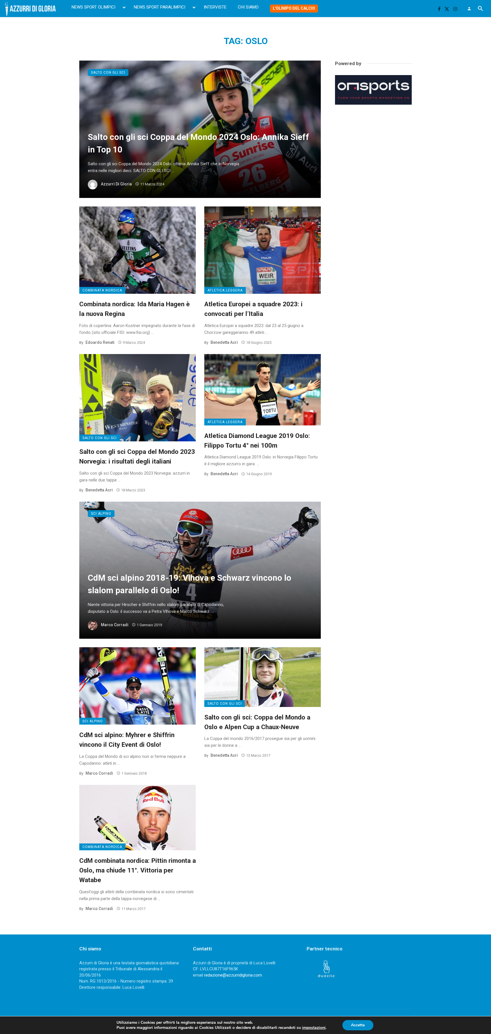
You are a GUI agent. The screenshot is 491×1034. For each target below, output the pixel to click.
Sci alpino (101, 514)
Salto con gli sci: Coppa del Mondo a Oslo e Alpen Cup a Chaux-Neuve (257, 722)
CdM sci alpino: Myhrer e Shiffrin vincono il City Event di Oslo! (126, 739)
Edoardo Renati (100, 342)
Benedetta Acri (224, 342)
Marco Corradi (114, 625)
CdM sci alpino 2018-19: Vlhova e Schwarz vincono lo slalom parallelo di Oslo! (189, 584)
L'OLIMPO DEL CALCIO (294, 8)
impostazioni (314, 1027)
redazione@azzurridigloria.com (233, 975)
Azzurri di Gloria (116, 184)
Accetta (358, 1025)
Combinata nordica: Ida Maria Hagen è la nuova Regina (134, 308)
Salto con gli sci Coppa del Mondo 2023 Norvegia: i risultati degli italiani (137, 456)
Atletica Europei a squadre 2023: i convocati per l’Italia (253, 308)
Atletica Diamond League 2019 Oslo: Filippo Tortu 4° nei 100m (257, 440)
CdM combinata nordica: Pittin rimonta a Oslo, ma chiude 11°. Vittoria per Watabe (137, 870)
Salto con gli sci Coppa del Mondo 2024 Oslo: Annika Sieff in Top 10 (198, 143)
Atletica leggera (225, 290)
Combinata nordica (102, 290)
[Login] (469, 8)
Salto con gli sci (108, 73)
